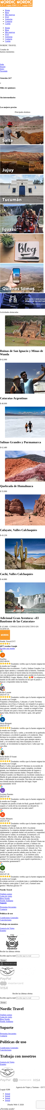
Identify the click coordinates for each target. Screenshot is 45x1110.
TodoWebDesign (31, 1105)
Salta (2, 64)
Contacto (3, 909)
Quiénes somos (6, 894)
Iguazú (2, 67)
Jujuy (2, 69)
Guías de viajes (6, 896)
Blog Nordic (5, 898)
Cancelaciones (5, 920)
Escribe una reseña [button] (7, 648)
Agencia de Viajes (7, 928)
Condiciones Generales (9, 918)
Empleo (3, 931)
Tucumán (3, 71)
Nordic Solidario (6, 901)
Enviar (3, 960)
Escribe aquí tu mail (8, 956)
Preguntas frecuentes (8, 907)
